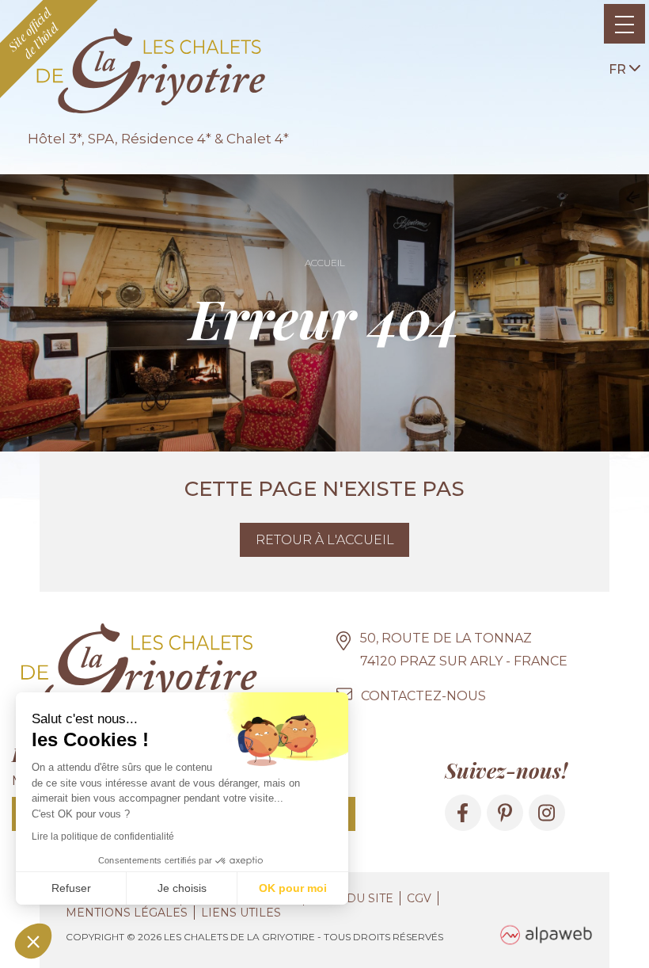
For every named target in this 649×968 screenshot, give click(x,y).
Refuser (71, 888)
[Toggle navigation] (624, 24)
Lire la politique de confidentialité (103, 836)
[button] (33, 941)
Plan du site (351, 898)
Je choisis (182, 888)
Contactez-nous (423, 695)
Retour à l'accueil (325, 539)
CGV (419, 898)
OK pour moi (293, 888)
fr (619, 69)
